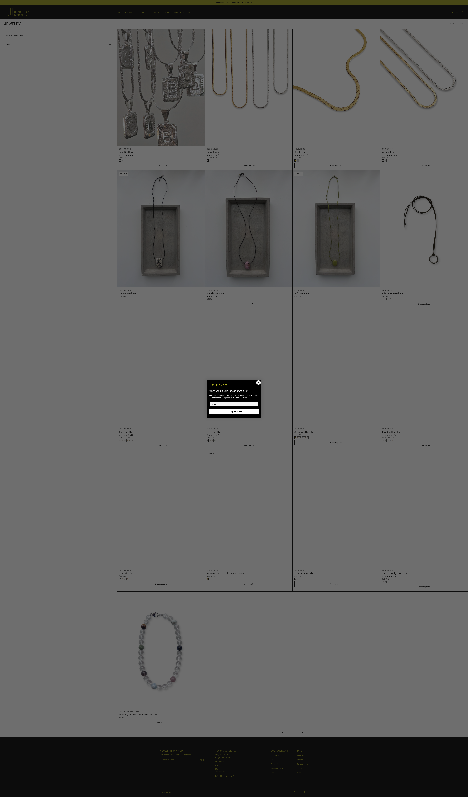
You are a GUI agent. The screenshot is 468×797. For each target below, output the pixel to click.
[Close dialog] (258, 382)
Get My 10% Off (234, 411)
